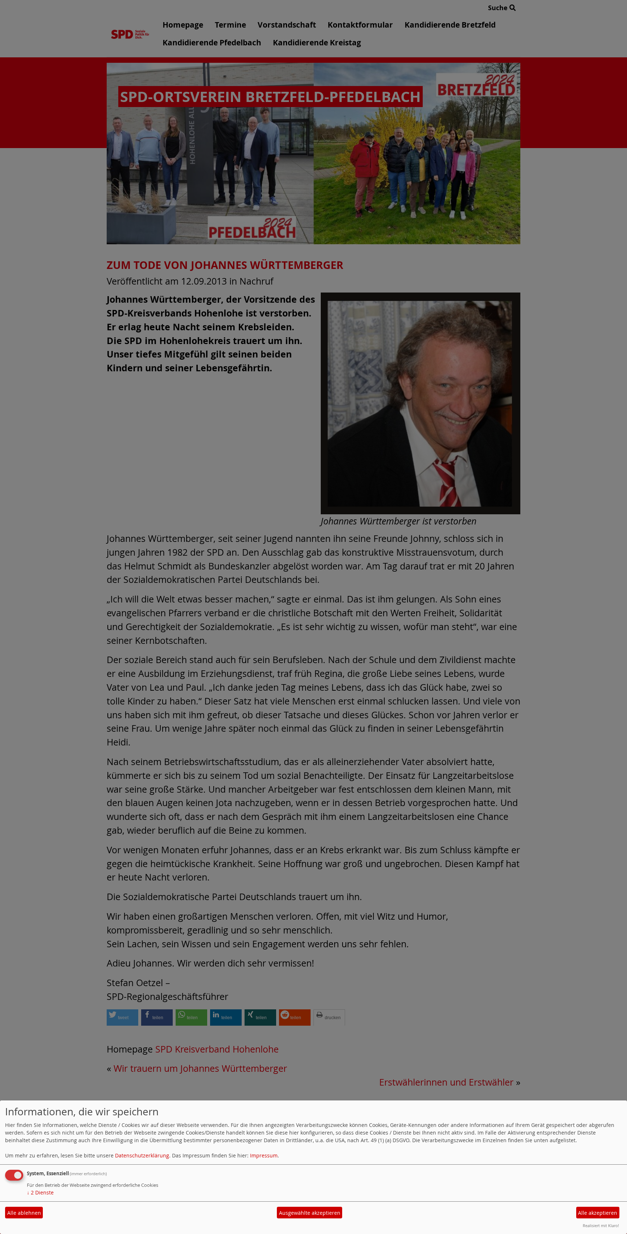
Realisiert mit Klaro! (601, 1225)
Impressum (264, 1155)
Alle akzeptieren (597, 1212)
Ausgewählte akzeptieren (309, 1212)
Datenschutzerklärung (142, 1155)
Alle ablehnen (24, 1212)
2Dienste (40, 1192)
